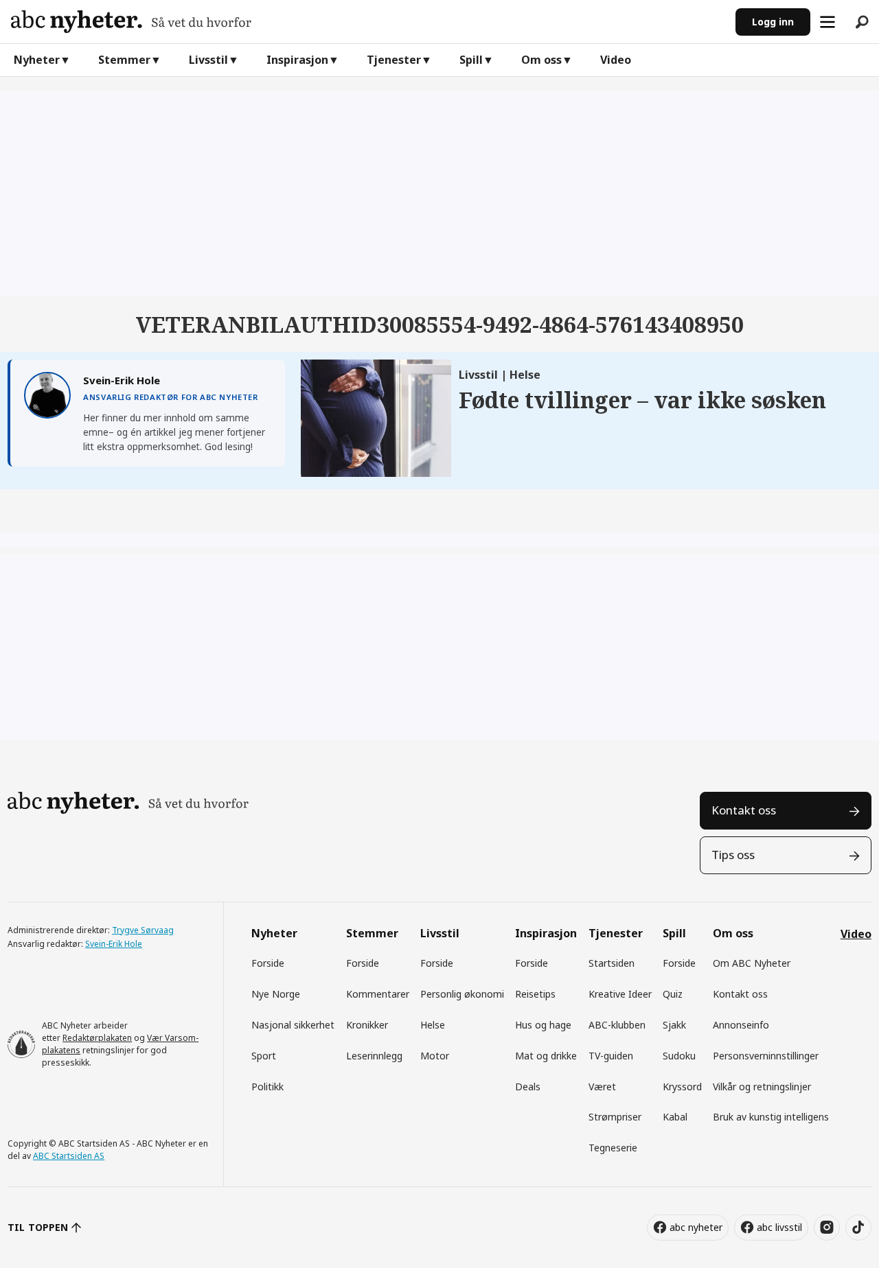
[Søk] (862, 22)
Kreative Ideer (620, 993)
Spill (471, 59)
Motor (434, 1055)
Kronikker (367, 1024)
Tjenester (394, 59)
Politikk (267, 1086)
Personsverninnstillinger (766, 1055)
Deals (527, 1086)
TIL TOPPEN (38, 1227)
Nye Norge (275, 993)
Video (615, 59)
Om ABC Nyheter (751, 963)
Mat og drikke (546, 1055)
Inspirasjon (297, 59)
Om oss (541, 59)
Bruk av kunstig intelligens (771, 1116)
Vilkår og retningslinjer (762, 1086)
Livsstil (208, 59)
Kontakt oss (743, 810)
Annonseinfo (741, 1024)
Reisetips (535, 993)
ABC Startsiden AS (68, 1156)
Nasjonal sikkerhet (292, 1024)
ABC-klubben (617, 1024)
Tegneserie (613, 1147)
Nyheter (37, 59)
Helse (432, 1024)
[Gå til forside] (367, 21)
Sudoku (679, 1055)
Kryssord (682, 1086)
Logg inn (773, 21)
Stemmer (124, 59)
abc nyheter (696, 1227)
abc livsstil (779, 1227)
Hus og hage (543, 1024)
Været (602, 1086)
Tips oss (733, 854)
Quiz (673, 993)
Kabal (675, 1116)
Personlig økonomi (462, 993)
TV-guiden (611, 1055)
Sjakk (674, 1024)
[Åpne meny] (827, 22)
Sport (263, 1055)
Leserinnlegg (374, 1055)
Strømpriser (615, 1116)
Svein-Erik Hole (113, 944)
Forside (267, 963)
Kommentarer (377, 993)
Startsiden (612, 963)
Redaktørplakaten (97, 1038)
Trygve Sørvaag (143, 930)
